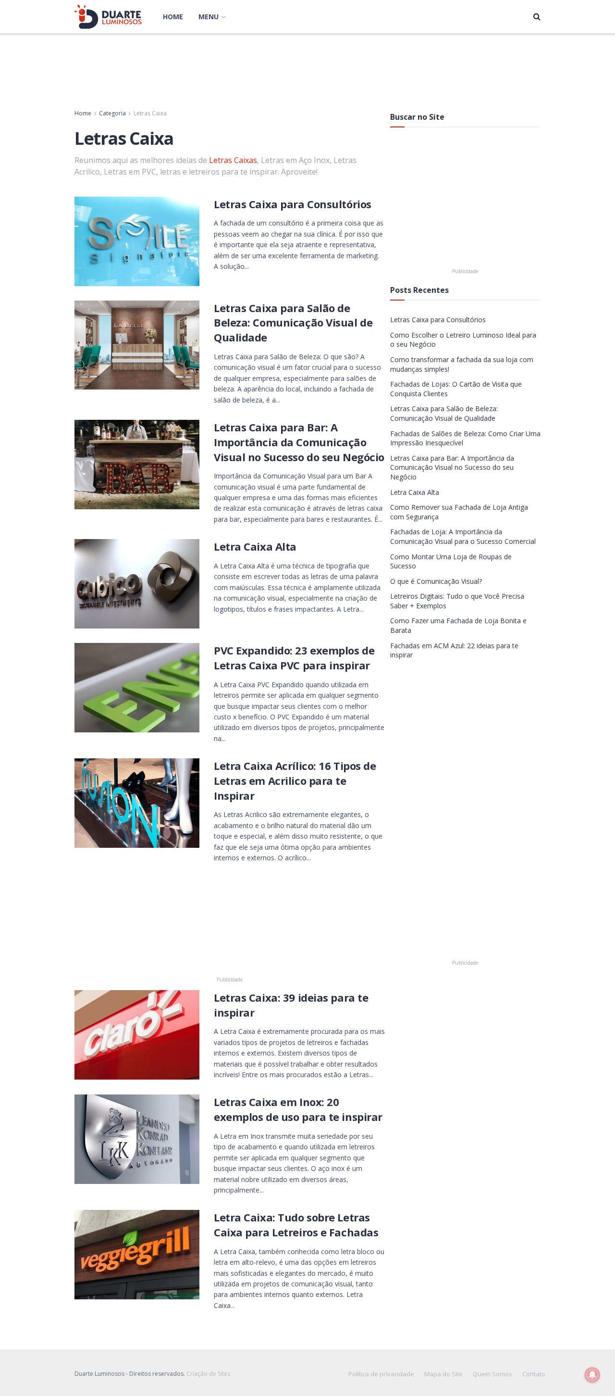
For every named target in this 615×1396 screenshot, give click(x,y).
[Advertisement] (307, 69)
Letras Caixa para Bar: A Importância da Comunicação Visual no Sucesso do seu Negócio (299, 442)
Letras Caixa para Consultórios (292, 204)
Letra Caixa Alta (255, 546)
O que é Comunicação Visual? (436, 581)
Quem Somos (492, 1374)
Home (173, 16)
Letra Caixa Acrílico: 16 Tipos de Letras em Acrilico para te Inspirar (295, 780)
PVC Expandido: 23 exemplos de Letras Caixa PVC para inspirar (294, 657)
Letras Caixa (150, 113)
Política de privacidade (381, 1374)
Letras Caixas (233, 160)
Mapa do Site (443, 1374)
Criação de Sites (208, 1374)
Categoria (112, 113)
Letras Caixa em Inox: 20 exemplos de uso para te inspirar (298, 1109)
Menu (208, 16)
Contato (533, 1374)
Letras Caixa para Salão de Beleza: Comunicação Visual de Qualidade (293, 323)
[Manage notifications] (592, 1375)
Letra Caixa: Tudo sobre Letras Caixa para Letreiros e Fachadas (296, 1224)
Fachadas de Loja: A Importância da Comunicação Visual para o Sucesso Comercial (463, 536)
